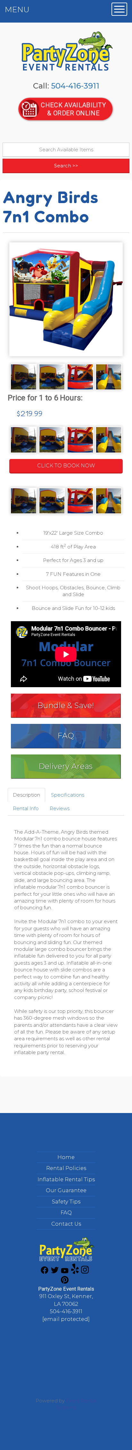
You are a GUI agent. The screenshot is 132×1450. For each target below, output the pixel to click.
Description (26, 795)
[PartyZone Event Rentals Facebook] (44, 1272)
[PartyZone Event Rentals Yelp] (75, 1272)
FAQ (66, 735)
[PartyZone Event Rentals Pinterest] (65, 1282)
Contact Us (66, 1224)
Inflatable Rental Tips (66, 1179)
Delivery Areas (66, 766)
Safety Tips (66, 1201)
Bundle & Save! (65, 705)
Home (66, 1157)
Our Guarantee (66, 1190)
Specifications (67, 795)
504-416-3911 (75, 85)
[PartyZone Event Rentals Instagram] (85, 1272)
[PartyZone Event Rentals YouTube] (65, 1272)
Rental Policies (66, 1168)
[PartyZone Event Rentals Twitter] (55, 1272)
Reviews (60, 808)
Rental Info (26, 808)
